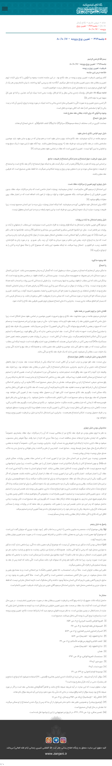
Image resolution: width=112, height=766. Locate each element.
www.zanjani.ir (56, 754)
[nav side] (5, 9)
